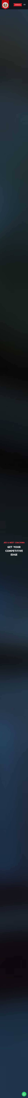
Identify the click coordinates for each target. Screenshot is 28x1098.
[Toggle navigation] (25, 4)
